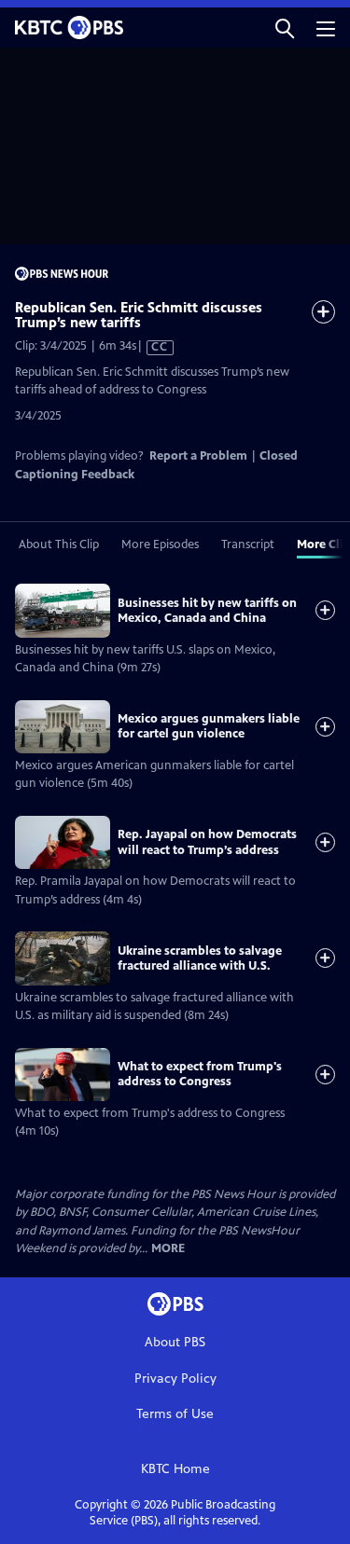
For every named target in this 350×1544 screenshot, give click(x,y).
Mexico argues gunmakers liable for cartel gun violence (209, 726)
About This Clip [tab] (59, 544)
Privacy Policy (175, 1378)
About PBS (175, 1342)
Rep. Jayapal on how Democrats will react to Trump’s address (207, 842)
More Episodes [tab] (160, 544)
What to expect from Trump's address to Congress (200, 1074)
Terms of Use (175, 1414)
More (168, 1249)
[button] (284, 27)
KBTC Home (175, 1469)
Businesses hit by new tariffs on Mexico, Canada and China (207, 611)
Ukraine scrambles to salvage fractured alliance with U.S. (200, 958)
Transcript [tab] (247, 544)
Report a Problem (198, 455)
